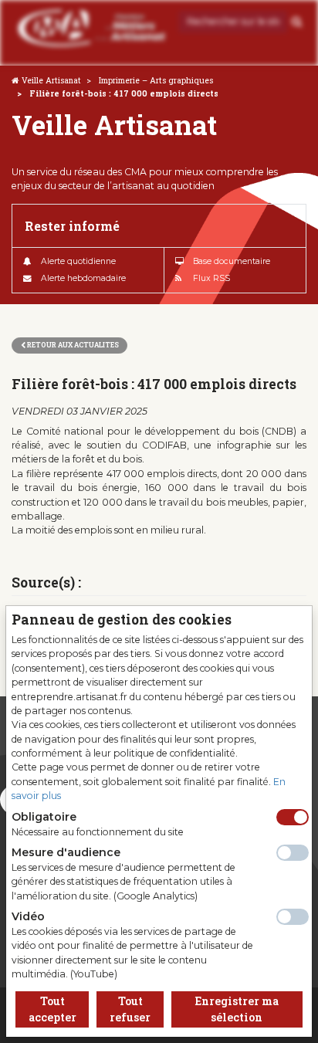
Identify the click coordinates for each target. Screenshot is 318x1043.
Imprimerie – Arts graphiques (156, 80)
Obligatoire (44, 817)
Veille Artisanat (51, 80)
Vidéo (28, 916)
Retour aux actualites (72, 344)
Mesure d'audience (66, 852)
